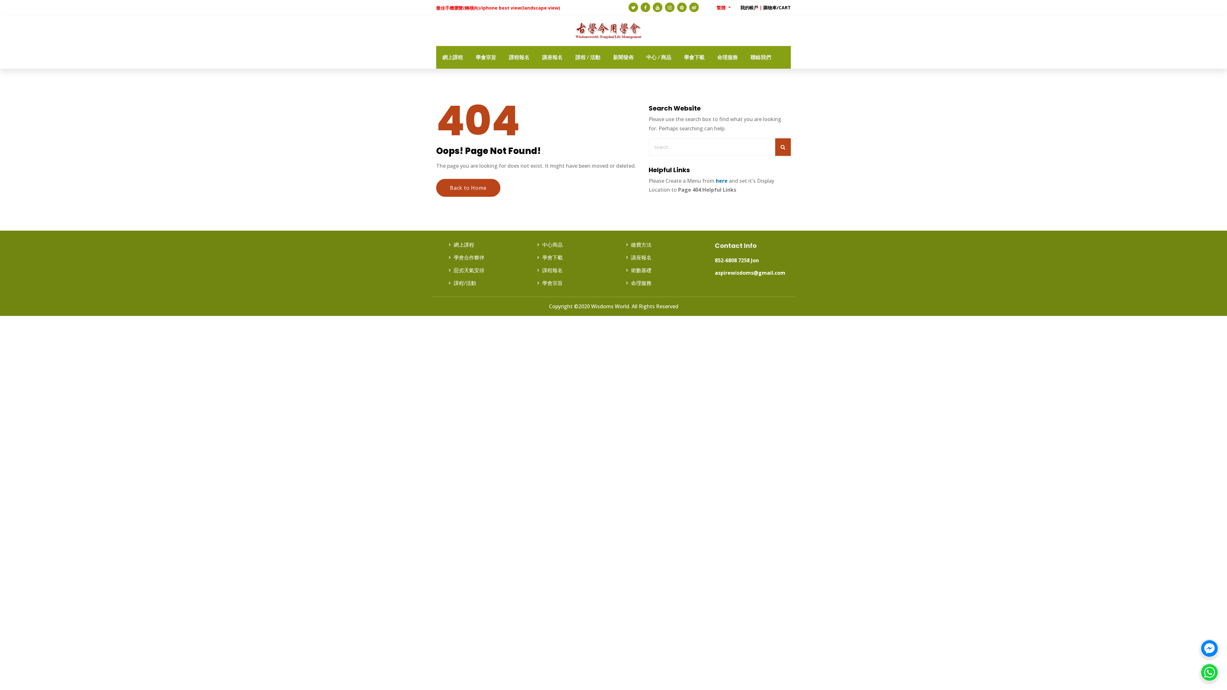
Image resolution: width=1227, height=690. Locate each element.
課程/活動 (465, 283)
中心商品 (552, 244)
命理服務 (641, 283)
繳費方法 (641, 244)
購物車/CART (777, 7)
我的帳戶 (749, 7)
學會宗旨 (552, 283)
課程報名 (552, 270)
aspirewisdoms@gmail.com (750, 272)
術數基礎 (641, 270)
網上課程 (464, 244)
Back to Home (468, 187)
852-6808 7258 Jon (737, 260)
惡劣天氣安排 (469, 270)
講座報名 (641, 257)
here (722, 180)
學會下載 (552, 257)
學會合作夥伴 (469, 257)
